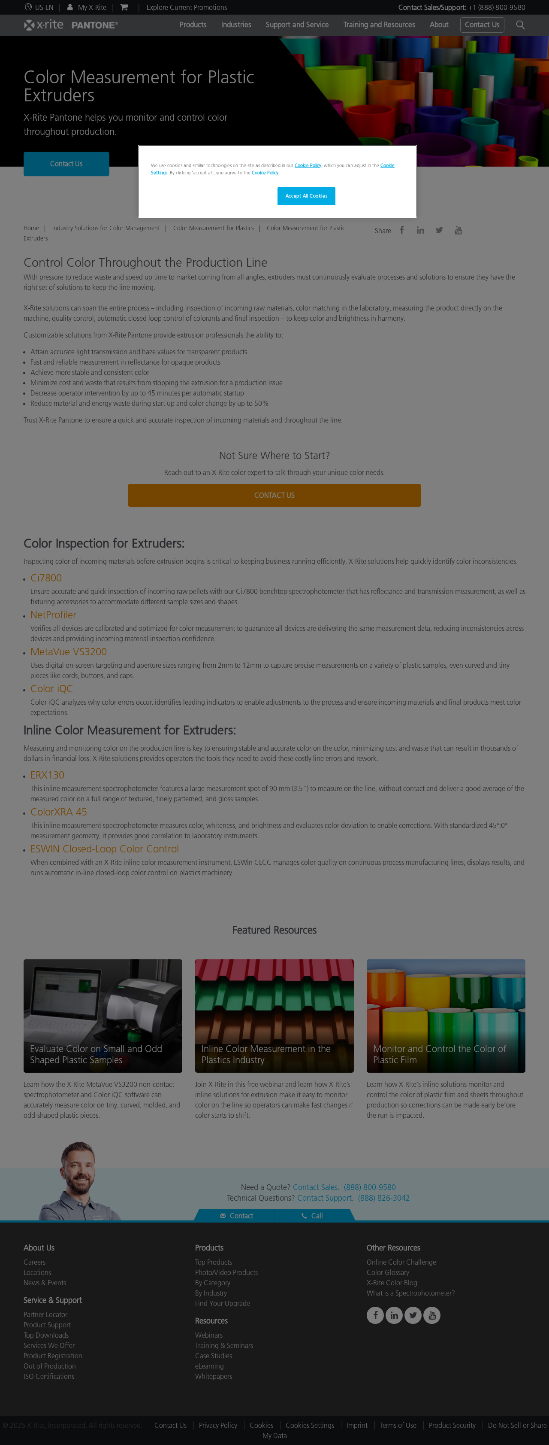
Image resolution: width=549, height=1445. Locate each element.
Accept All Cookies (306, 196)
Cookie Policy (308, 165)
